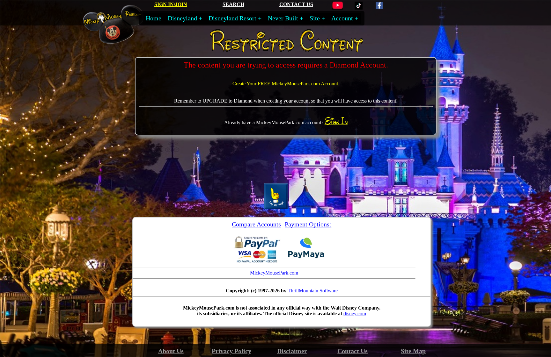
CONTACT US (296, 4)
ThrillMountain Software (313, 290)
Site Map (413, 350)
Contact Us (352, 350)
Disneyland (182, 18)
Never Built (283, 18)
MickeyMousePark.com (274, 272)
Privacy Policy (231, 350)
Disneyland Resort (232, 18)
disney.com (354, 313)
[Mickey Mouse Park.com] (119, 41)
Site (315, 18)
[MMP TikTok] (359, 8)
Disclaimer (292, 350)
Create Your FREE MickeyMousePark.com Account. (285, 83)
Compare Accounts (256, 224)
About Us (171, 350)
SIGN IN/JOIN (170, 4)
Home (153, 18)
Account (342, 18)
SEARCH (233, 4)
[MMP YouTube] (337, 8)
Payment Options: (308, 224)
